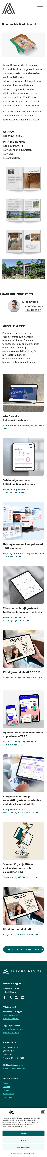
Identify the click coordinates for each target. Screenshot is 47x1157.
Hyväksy (23, 1133)
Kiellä (23, 1140)
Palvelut (6, 1090)
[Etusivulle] (8, 8)
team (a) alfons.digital (12, 1015)
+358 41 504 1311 (33, 310)
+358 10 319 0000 (11, 1033)
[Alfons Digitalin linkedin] (22, 997)
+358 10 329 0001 (11, 1019)
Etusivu (6, 1083)
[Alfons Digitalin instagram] (16, 997)
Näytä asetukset (24, 1147)
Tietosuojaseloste (16, 1153)
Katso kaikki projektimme (23, 949)
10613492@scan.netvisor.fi (14, 1068)
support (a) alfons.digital (13, 1029)
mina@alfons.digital (34, 306)
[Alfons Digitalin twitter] (10, 997)
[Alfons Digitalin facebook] (4, 997)
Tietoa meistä (8, 1094)
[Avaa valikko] (40, 8)
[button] (43, 1112)
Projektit (6, 1087)
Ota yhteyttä (8, 1097)
